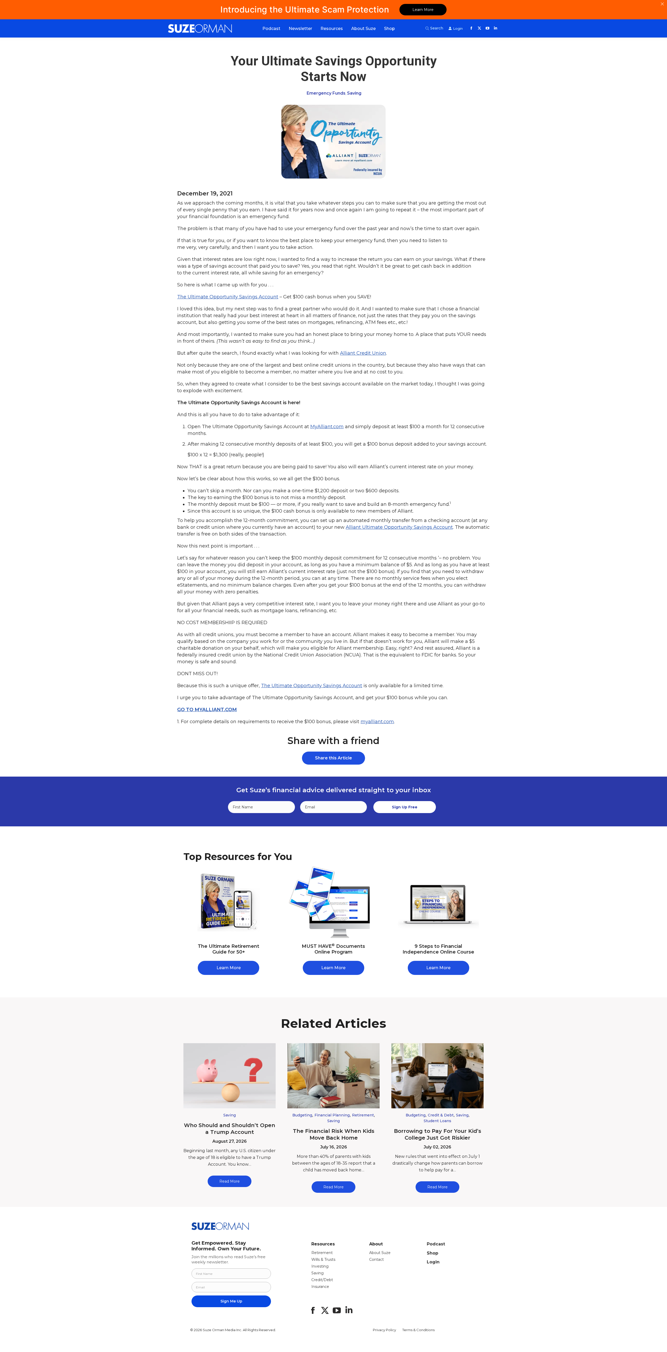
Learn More (423, 9)
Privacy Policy (384, 1330)
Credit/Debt (322, 1279)
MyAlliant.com (327, 426)
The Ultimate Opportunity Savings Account (227, 297)
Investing (320, 1266)
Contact (376, 1259)
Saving (354, 93)
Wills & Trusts (323, 1259)
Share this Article (333, 757)
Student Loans (437, 1121)
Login (433, 1261)
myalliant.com (377, 721)
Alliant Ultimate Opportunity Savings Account (399, 527)
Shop (432, 1253)
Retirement (363, 1115)
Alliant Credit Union (363, 353)
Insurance (320, 1286)
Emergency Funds (326, 93)
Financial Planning (332, 1115)
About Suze (380, 1252)
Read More (229, 1181)
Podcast (436, 1244)
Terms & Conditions (418, 1330)
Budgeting (302, 1115)
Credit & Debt (441, 1115)
